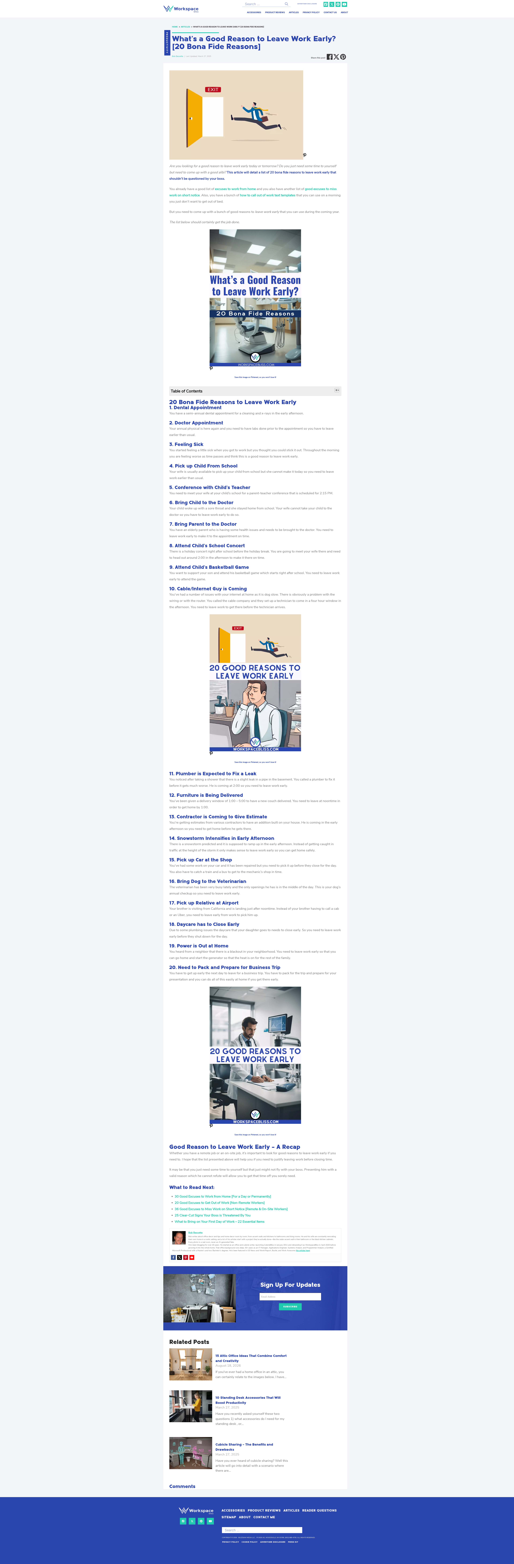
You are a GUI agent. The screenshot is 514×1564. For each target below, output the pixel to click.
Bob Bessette (177, 56)
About (344, 12)
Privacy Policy (311, 12)
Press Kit (293, 1542)
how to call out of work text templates (267, 195)
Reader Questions (319, 1510)
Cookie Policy (250, 1542)
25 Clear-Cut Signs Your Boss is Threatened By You (213, 1215)
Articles (294, 12)
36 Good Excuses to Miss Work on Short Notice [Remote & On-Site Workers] (231, 1209)
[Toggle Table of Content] (335, 390)
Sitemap (229, 1517)
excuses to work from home (235, 189)
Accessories (254, 12)
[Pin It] (304, 156)
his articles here (302, 1250)
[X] (336, 57)
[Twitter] (179, 1257)
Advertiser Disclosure (272, 1542)
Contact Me (264, 1517)
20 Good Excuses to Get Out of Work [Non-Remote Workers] (220, 1202)
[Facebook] (329, 57)
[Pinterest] (343, 57)
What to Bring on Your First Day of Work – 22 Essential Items (219, 1221)
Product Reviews (275, 12)
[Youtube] (191, 1257)
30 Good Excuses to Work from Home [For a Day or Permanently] (223, 1196)
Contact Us (330, 12)
